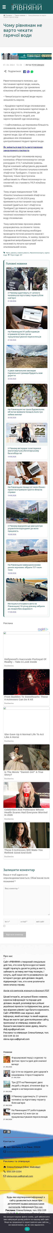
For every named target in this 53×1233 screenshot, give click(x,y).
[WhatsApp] (32, 71)
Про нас (38, 1207)
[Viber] (28, 71)
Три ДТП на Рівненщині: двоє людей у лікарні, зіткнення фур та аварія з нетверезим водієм (30, 1085)
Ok (27, 1229)
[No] (49, 1223)
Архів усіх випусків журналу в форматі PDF (26, 990)
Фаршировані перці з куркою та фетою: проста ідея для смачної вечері (29, 1061)
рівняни (14, 253)
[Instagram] (8, 1131)
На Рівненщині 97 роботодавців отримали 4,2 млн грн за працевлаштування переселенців (30, 1113)
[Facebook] (24, 71)
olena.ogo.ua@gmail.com (20, 1176)
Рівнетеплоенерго (37, 253)
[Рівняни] (26, 6)
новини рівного (23, 253)
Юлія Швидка (38, 65)
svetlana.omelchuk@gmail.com (23, 1151)
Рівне (8, 253)
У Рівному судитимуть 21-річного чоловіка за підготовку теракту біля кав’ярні (29, 1099)
